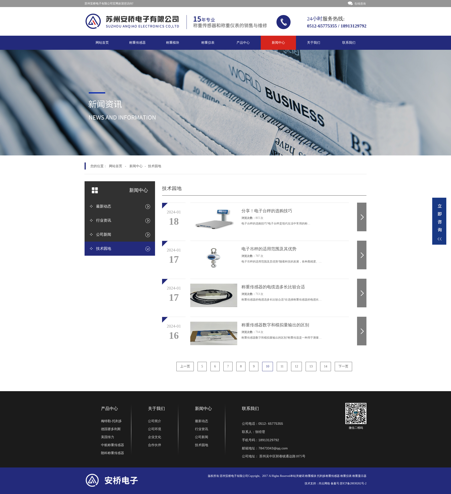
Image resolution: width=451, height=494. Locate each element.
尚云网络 (324, 483)
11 (282, 366)
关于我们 (313, 42)
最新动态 (201, 421)
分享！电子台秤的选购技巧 (266, 210)
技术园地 (154, 166)
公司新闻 (201, 437)
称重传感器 (137, 42)
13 (311, 366)
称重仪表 (207, 42)
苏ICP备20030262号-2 (353, 483)
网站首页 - (117, 166)
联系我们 (348, 42)
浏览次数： (252, 218)
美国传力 (107, 437)
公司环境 (154, 429)
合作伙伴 (154, 445)
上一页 (185, 366)
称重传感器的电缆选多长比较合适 (273, 287)
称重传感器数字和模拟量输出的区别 (275, 325)
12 (296, 366)
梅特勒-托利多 (111, 421)
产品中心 (243, 42)
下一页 (343, 366)
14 (325, 366)
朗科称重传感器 (112, 453)
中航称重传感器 (112, 445)
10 (267, 366)
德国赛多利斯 (111, 429)
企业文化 (154, 437)
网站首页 (102, 42)
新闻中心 (278, 42)
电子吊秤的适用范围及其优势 (268, 249)
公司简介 (154, 421)
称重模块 (172, 42)
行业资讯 (201, 429)
